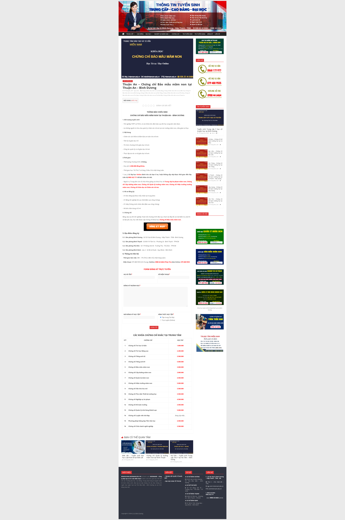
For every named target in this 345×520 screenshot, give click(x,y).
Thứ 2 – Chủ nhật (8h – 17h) (215, 482)
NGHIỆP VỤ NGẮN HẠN (161, 34)
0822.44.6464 (211, 493)
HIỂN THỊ (134, 100)
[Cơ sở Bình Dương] (123, 34)
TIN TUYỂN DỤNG (200, 34)
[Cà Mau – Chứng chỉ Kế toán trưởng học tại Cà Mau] (202, 138)
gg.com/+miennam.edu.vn (215, 486)
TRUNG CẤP (129, 34)
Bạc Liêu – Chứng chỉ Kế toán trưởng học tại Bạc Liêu (215, 152)
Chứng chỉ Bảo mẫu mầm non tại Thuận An (174, 95)
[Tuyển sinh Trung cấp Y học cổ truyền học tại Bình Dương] (210, 110)
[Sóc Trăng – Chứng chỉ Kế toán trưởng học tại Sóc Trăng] (202, 162)
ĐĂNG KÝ (210, 34)
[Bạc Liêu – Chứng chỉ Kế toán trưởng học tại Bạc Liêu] (202, 150)
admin (138, 90)
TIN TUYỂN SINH (188, 34)
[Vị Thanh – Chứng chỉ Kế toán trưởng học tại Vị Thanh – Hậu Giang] (202, 174)
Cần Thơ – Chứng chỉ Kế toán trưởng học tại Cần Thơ (215, 200)
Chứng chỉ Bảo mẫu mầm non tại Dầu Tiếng (151, 93)
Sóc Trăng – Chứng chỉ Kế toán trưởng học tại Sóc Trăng (215, 165)
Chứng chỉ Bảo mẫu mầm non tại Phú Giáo (173, 93)
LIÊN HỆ (217, 34)
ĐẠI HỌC (148, 34)
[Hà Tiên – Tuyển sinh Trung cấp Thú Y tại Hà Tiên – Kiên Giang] (181, 441)
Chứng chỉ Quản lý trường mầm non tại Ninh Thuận (157, 456)
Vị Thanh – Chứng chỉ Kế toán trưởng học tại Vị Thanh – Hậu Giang (215, 176)
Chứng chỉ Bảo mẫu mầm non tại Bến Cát (174, 90)
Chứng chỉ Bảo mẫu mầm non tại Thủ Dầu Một (151, 95)
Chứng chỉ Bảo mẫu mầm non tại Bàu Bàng (152, 90)
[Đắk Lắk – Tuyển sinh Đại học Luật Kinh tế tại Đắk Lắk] (133, 441)
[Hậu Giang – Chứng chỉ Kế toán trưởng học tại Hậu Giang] (202, 186)
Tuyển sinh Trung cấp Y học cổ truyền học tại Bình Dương (209, 130)
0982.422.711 (210, 494)
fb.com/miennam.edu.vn (214, 489)
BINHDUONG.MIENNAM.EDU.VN (131, 476)
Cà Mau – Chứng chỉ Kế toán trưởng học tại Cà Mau (215, 141)
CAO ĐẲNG (140, 34)
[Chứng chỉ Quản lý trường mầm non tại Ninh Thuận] (157, 441)
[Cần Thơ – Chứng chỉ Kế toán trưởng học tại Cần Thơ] (202, 198)
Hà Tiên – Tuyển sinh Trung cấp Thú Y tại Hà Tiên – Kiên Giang (181, 457)
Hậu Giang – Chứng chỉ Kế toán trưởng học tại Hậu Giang (215, 188)
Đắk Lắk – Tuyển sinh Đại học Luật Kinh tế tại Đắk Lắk (133, 456)
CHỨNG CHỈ (175, 34)
